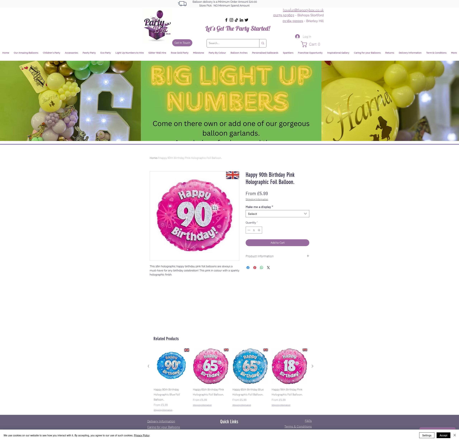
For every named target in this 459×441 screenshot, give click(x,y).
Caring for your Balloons (163, 427)
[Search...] (262, 43)
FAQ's (308, 421)
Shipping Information (257, 199)
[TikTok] (236, 20)
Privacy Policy (142, 435)
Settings (426, 435)
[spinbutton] (254, 230)
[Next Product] (312, 366)
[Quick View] (171, 366)
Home (153, 157)
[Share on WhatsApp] (261, 267)
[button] (312, 44)
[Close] (455, 435)
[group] (230, 380)
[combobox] (277, 213)
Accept (443, 435)
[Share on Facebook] (248, 267)
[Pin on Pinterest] (255, 267)
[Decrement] (248, 230)
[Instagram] (231, 20)
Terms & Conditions (298, 426)
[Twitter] (246, 20)
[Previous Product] (148, 366)
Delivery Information (161, 421)
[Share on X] (268, 267)
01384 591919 (293, 21)
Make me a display (259, 207)
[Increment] (259, 230)
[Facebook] (226, 20)
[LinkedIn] (241, 20)
